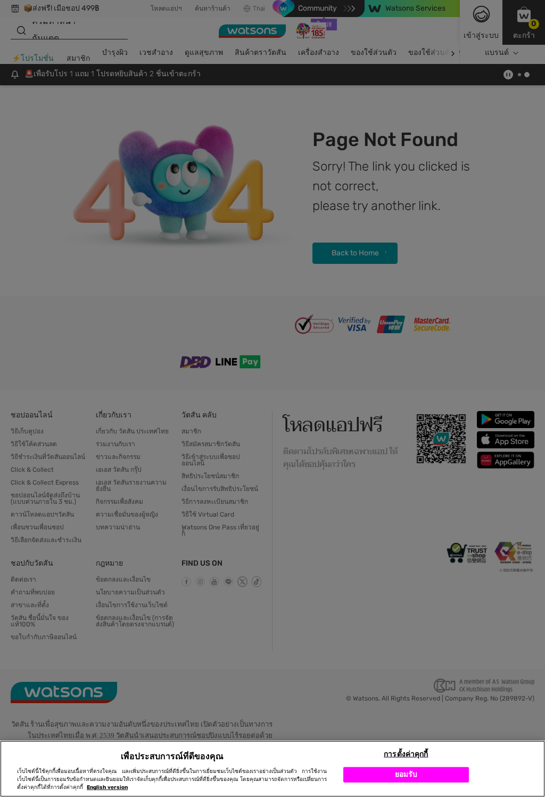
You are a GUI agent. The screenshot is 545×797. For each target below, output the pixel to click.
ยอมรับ (406, 774)
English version (107, 787)
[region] (272, 768)
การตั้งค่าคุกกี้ (406, 754)
